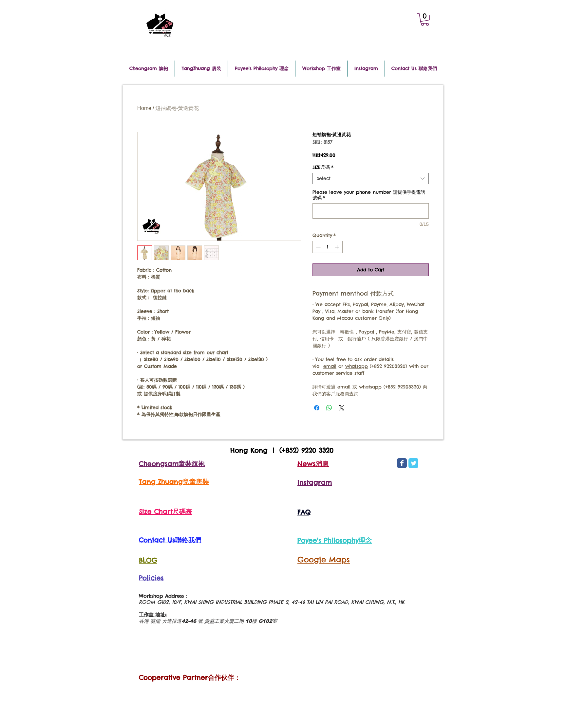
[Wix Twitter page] (413, 463)
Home (144, 108)
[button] (424, 19)
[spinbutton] (327, 247)
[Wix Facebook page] (402, 463)
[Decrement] (317, 247)
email (329, 366)
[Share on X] (342, 408)
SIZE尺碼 (322, 167)
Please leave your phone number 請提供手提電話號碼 (368, 195)
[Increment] (337, 247)
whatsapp (356, 366)
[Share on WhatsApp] (329, 408)
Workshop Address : (163, 596)
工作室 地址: (153, 614)
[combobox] (370, 178)
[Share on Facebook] (317, 408)
